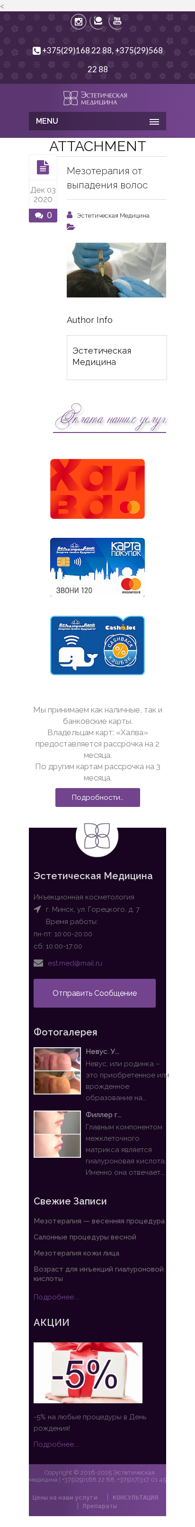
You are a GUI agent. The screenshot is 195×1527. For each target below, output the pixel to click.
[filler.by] (97, 96)
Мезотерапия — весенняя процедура (99, 1221)
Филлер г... (104, 1115)
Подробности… (98, 797)
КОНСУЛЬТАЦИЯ (135, 1497)
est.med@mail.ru (75, 963)
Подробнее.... (57, 1297)
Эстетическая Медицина (113, 215)
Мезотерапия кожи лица (76, 1253)
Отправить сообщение (95, 993)
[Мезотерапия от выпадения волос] (43, 167)
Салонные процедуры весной (85, 1237)
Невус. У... (102, 1051)
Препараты (100, 1505)
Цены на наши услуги (65, 1497)
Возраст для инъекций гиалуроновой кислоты (99, 1274)
